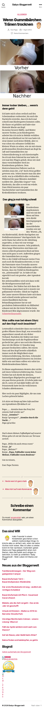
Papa (16, 30)
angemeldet (16, 517)
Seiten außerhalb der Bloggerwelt (16, 652)
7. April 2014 (27, 30)
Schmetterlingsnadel (11, 313)
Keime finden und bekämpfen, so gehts (20, 640)
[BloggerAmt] (22, 659)
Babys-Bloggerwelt (22, 4)
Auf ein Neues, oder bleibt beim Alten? (19, 635)
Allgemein (22, 14)
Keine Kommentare (21, 33)
